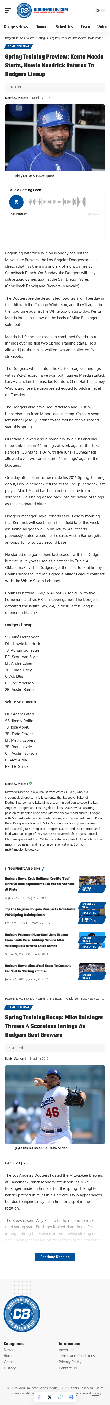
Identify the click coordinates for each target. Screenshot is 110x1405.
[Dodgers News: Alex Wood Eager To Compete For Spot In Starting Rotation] (92, 971)
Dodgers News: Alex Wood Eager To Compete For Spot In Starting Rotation (38, 968)
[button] (9, 10)
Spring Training (89, 920)
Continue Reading (55, 1257)
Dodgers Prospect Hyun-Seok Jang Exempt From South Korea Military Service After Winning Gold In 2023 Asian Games (36, 940)
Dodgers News (88, 889)
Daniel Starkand (15, 1058)
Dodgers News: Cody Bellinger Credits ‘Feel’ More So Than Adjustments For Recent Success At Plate (40, 884)
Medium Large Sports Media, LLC (41, 1388)
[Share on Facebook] (39, 1397)
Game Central (18, 46)
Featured (89, 912)
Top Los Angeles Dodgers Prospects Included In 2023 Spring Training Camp (40, 912)
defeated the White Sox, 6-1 (29, 606)
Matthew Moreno (16, 98)
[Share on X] (49, 1397)
